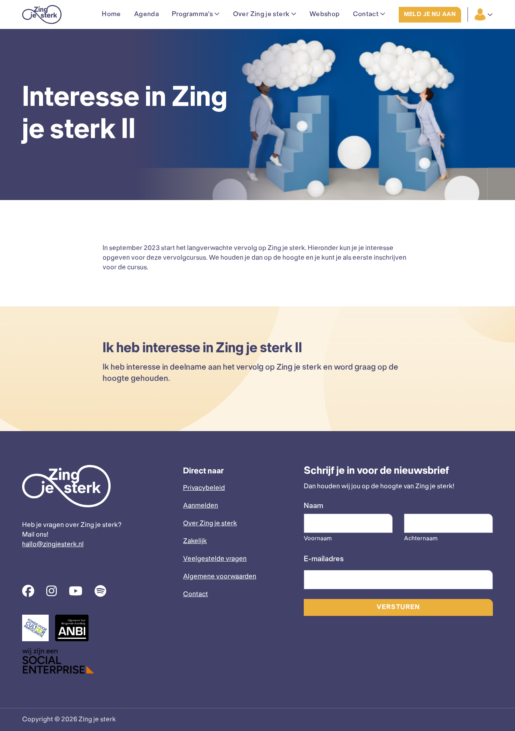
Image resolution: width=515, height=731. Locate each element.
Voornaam (318, 538)
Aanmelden (200, 506)
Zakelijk (195, 541)
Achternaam (420, 538)
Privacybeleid (204, 488)
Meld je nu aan (430, 14)
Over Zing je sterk (210, 523)
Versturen (398, 607)
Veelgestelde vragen (215, 559)
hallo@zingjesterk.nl (53, 544)
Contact (195, 594)
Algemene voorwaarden (219, 577)
